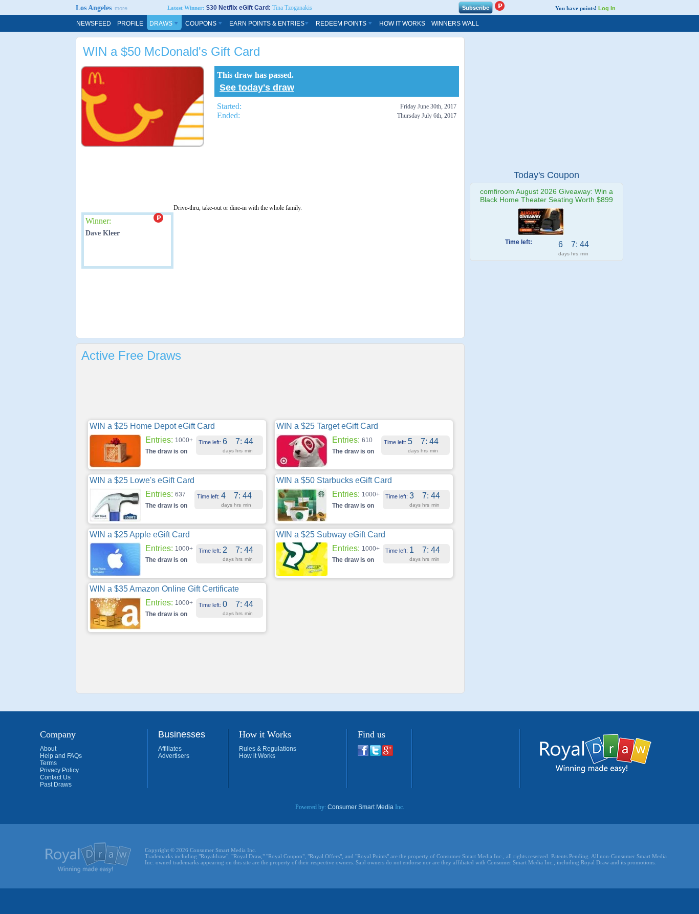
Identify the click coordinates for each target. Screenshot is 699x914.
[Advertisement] (267, 175)
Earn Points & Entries (266, 23)
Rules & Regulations (267, 748)
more (121, 8)
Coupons (201, 23)
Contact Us (55, 777)
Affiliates (170, 748)
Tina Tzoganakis (292, 7)
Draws (161, 23)
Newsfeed (93, 23)
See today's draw (257, 87)
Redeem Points (342, 23)
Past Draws (56, 784)
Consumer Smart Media (360, 807)
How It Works (402, 23)
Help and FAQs (61, 755)
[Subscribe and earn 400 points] (499, 6)
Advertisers (173, 755)
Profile (130, 23)
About (48, 748)
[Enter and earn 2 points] (158, 218)
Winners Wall (455, 23)
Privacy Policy (59, 770)
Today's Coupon (546, 175)
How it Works (257, 755)
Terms (48, 763)
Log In (607, 8)
